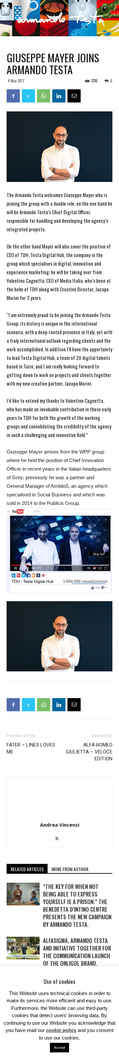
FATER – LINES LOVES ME (31, 748)
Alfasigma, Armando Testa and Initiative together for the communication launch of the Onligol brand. (77, 951)
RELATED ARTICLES (27, 869)
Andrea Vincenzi (59, 824)
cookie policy (61, 1030)
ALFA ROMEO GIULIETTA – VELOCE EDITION (89, 752)
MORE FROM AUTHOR (70, 869)
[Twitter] (59, 838)
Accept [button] (59, 1047)
